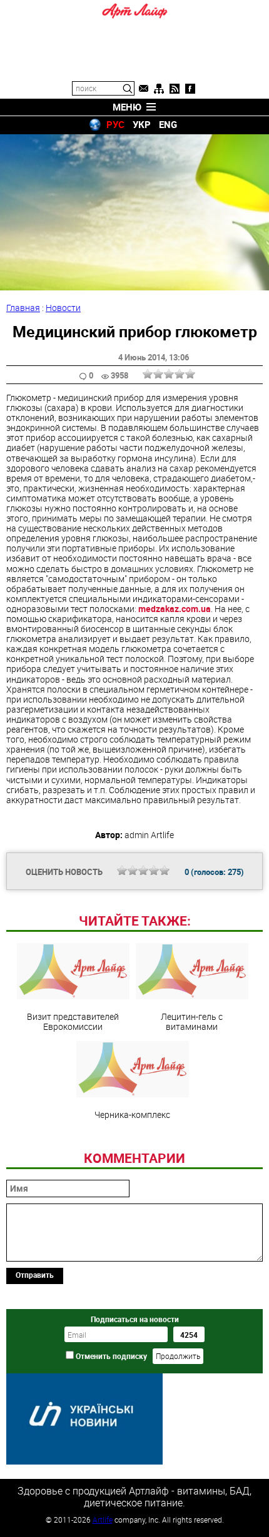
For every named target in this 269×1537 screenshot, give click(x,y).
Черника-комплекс (132, 1114)
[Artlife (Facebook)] (190, 89)
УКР (142, 124)
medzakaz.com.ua (174, 609)
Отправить (35, 1275)
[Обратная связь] (143, 89)
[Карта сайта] (159, 89)
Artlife (103, 1520)
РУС (115, 124)
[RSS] (175, 89)
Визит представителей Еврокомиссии (73, 1021)
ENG (168, 124)
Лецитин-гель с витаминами (192, 1021)
